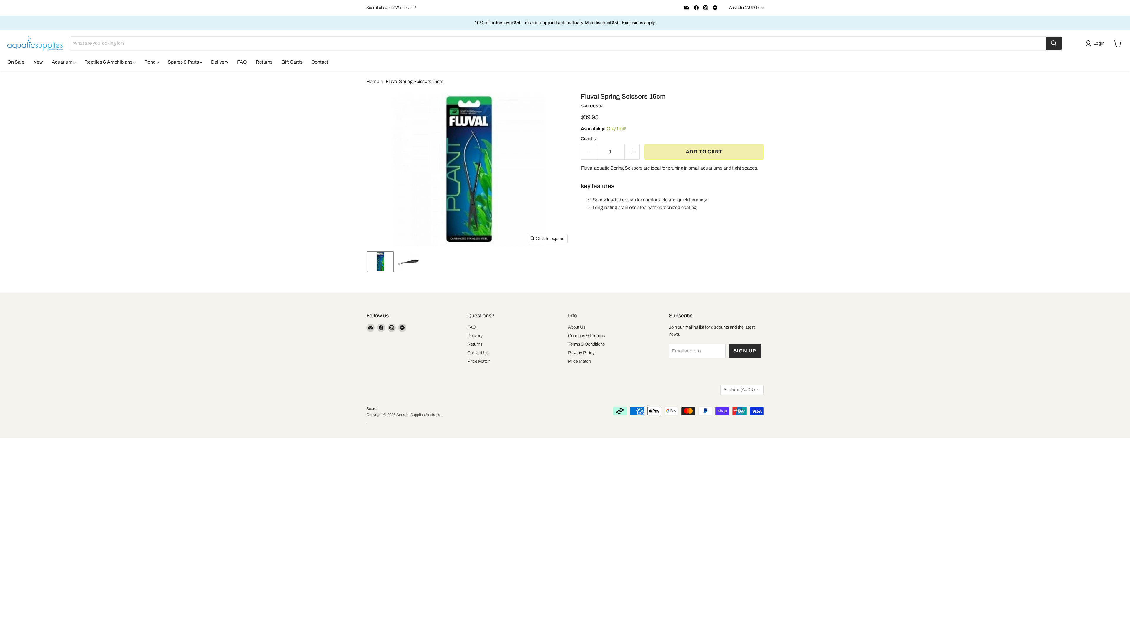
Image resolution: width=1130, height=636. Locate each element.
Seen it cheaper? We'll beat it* (391, 8)
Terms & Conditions (586, 344)
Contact (319, 61)
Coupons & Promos (586, 335)
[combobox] (558, 43)
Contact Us (477, 352)
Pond (150, 61)
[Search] (1054, 43)
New (38, 61)
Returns (264, 61)
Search (372, 409)
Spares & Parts (184, 61)
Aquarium (62, 61)
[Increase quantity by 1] (632, 152)
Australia (744, 8)
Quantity (588, 138)
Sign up (744, 351)
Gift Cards (292, 61)
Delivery (219, 61)
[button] (1095, 43)
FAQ (242, 61)
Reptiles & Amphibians (108, 61)
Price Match (478, 361)
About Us (576, 327)
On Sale (15, 61)
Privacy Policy (581, 352)
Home (372, 81)
